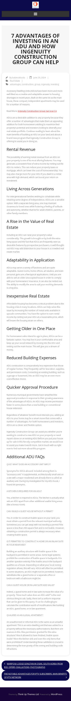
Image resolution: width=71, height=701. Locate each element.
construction (28, 84)
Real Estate (15, 80)
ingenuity (45, 84)
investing (55, 84)
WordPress (56, 694)
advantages (15, 84)
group (37, 84)
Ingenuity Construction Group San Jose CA (37, 111)
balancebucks (18, 77)
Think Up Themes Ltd (28, 694)
